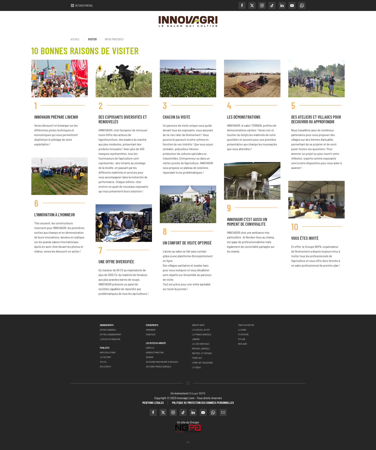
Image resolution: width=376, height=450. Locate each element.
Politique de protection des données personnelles (203, 402)
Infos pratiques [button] (114, 39)
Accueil (75, 39)
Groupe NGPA (197, 393)
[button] (188, 442)
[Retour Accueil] (188, 22)
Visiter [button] (92, 39)
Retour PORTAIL (84, 5)
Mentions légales (153, 402)
